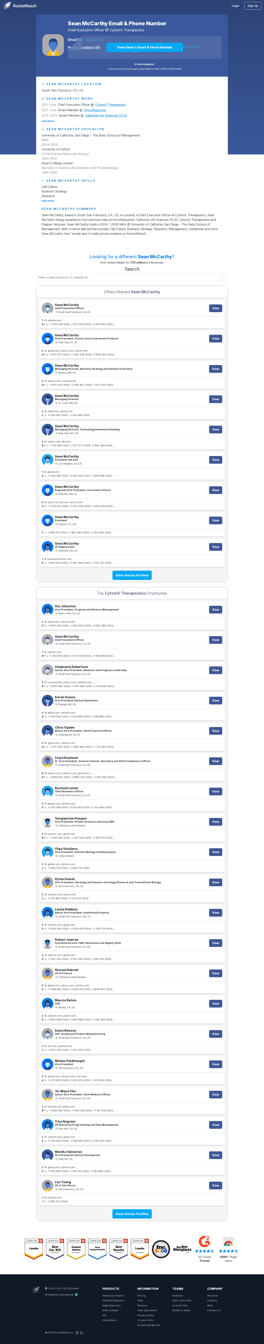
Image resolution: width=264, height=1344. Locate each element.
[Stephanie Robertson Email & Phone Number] (47, 670)
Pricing (141, 1295)
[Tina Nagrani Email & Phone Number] (47, 1125)
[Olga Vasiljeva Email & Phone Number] (47, 852)
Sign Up (253, 5)
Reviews (142, 1305)
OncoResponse (95, 110)
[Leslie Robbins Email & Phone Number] (47, 913)
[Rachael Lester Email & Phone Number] (47, 791)
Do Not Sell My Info (148, 1325)
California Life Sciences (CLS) (106, 115)
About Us (212, 1295)
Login (235, 5)
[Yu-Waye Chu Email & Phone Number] (47, 1094)
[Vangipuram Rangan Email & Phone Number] (47, 822)
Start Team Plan (182, 1300)
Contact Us (214, 1310)
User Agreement (147, 1310)
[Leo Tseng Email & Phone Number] (47, 1185)
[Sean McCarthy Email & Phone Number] (53, 45)
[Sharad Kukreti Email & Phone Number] (47, 973)
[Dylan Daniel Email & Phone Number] (47, 882)
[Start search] (223, 277)
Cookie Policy (145, 1320)
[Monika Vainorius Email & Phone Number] (47, 1155)
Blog (209, 1305)
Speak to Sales (181, 1310)
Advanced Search (113, 1295)
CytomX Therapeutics (127, 30)
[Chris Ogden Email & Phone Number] (47, 731)
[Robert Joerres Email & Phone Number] (47, 943)
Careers (212, 1300)
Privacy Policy (145, 1315)
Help (140, 1300)
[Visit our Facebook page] (77, 1333)
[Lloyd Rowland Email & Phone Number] (47, 761)
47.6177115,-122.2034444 (63, 1288)
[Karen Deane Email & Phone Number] (47, 700)
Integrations (109, 1320)
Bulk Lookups (110, 1310)
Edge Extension (111, 1305)
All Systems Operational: (60, 1294)
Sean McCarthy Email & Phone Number (117, 23)
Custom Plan (180, 1305)
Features (177, 1295)
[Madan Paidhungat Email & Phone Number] (47, 1064)
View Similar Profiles (132, 575)
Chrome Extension (113, 1300)
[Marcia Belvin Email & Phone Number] (47, 1003)
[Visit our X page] (81, 1333)
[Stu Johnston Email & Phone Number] (47, 609)
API (104, 1315)
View (215, 308)
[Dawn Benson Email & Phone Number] (47, 1034)
